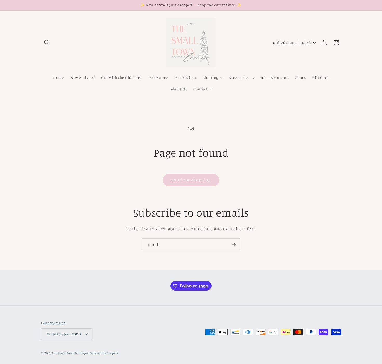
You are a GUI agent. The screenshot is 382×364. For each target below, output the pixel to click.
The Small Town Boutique (70, 353)
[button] (47, 43)
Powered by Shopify (104, 353)
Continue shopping (191, 179)
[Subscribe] (234, 244)
